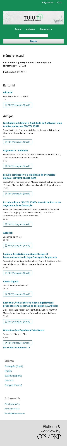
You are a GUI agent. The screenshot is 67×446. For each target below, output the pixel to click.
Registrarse (47, 2)
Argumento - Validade (15, 150)
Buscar (33, 41)
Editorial (7, 92)
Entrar (59, 2)
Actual (18, 29)
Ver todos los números (15, 347)
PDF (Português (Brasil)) (18, 105)
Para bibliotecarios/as (15, 413)
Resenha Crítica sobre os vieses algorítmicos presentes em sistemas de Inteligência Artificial (30, 304)
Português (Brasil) (14, 366)
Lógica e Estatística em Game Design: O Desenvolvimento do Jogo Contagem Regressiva (30, 256)
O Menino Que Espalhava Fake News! (23, 330)
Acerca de (45, 29)
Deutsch (9, 380)
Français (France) (13, 385)
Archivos (30, 29)
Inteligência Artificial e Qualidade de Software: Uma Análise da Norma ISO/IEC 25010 (32, 124)
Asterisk (8, 232)
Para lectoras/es (12, 404)
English (8, 370)
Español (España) (13, 375)
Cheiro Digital (10, 281)
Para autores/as (12, 408)
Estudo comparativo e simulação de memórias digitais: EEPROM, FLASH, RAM (29, 176)
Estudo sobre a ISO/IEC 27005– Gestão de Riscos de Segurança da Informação (32, 204)
